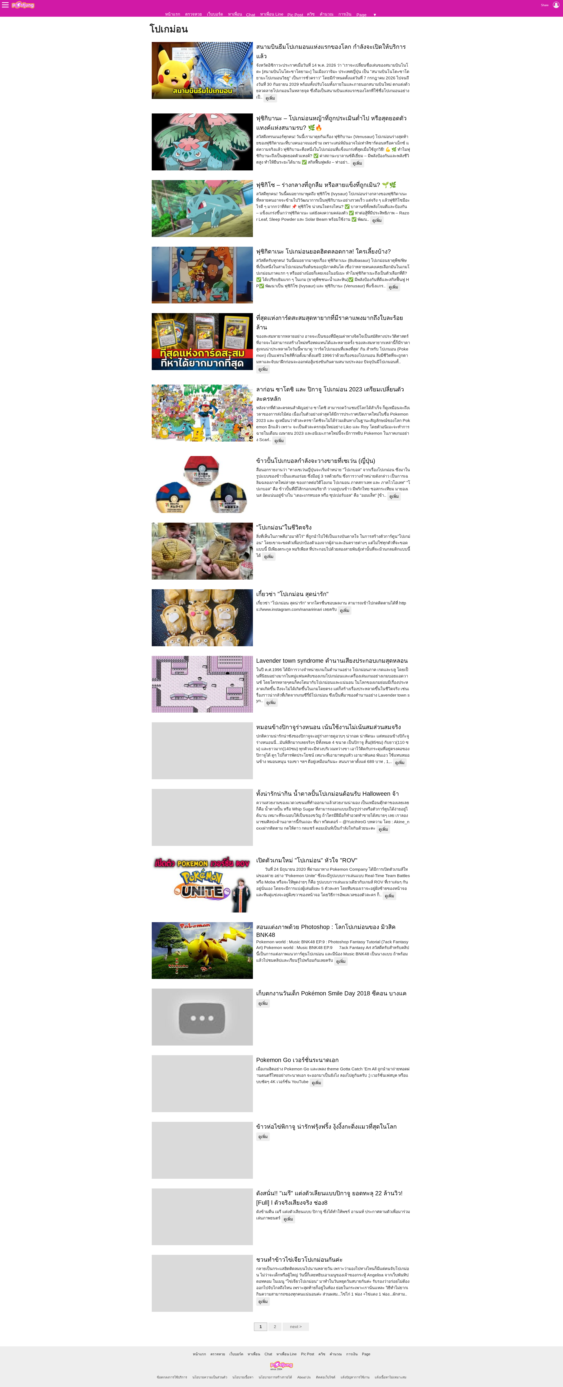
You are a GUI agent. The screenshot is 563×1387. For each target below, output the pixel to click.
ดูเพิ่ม (270, 98)
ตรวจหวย (193, 14)
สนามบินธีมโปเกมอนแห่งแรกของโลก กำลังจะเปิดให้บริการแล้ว (331, 52)
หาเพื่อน (235, 14)
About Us (304, 1377)
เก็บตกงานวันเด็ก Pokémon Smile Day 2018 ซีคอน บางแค (331, 993)
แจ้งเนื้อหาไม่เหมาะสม (390, 1377)
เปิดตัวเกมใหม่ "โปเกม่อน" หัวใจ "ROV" (306, 860)
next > (296, 1326)
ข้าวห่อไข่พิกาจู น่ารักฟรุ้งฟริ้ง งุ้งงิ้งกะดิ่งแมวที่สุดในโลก (326, 1126)
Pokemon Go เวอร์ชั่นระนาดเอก (297, 1060)
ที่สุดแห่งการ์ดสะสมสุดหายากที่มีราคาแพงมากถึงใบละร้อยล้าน (329, 323)
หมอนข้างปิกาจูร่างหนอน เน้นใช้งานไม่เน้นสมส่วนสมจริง (328, 727)
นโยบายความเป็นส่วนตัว (209, 1377)
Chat (250, 15)
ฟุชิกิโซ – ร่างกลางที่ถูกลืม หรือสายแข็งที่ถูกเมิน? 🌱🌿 (326, 185)
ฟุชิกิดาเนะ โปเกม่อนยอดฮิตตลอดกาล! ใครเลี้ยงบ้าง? (323, 251)
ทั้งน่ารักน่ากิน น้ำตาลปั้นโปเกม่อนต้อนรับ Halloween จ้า (327, 793)
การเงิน (344, 14)
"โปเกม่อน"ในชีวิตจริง (284, 527)
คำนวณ (326, 14)
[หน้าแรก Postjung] (23, 5)
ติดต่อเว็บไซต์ (325, 1377)
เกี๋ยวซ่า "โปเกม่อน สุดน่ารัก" (292, 594)
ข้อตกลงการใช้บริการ (172, 1377)
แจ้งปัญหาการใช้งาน (355, 1377)
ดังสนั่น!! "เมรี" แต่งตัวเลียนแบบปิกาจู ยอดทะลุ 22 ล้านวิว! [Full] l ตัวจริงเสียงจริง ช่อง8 (329, 1198)
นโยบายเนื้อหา (242, 1377)
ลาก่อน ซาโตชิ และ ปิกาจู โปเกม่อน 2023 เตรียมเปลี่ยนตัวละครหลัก (330, 394)
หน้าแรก (172, 14)
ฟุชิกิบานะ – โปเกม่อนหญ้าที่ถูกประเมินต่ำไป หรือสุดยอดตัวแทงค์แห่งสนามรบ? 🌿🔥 (331, 123)
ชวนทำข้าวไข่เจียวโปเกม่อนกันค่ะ (299, 1259)
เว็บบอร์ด (215, 14)
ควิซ (311, 14)
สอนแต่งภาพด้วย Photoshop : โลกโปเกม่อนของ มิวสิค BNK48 (326, 931)
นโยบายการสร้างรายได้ (275, 1377)
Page (361, 15)
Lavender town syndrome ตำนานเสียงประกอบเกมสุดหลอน (332, 660)
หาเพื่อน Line (271, 14)
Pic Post (295, 15)
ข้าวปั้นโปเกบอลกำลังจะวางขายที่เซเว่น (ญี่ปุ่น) (315, 461)
